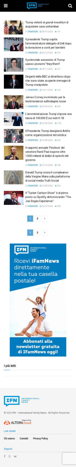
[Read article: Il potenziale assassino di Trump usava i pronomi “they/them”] (13, 65)
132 (59, 90)
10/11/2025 (47, 90)
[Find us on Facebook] (4, 456)
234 (59, 186)
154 (59, 53)
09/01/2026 (47, 32)
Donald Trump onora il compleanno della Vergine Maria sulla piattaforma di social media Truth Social (47, 176)
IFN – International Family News (29, 412)
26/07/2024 (47, 206)
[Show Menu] (6, 6)
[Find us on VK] (15, 456)
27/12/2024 (47, 165)
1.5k (59, 123)
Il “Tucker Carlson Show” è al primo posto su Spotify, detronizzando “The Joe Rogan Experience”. (48, 197)
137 (59, 32)
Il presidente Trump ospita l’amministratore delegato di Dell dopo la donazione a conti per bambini (48, 43)
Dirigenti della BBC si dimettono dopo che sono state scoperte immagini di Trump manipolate (48, 81)
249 (59, 106)
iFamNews (33, 32)
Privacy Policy (40, 438)
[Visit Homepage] (38, 6)
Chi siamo (9, 438)
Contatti (24, 438)
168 (59, 165)
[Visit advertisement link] (38, 300)
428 (59, 140)
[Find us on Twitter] (9, 456)
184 (59, 206)
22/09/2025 (47, 123)
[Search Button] (70, 6)
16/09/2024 (47, 186)
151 (59, 69)
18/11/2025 (47, 69)
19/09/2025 (47, 140)
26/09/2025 (47, 106)
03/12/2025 (47, 53)
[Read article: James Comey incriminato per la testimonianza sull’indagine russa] (13, 102)
